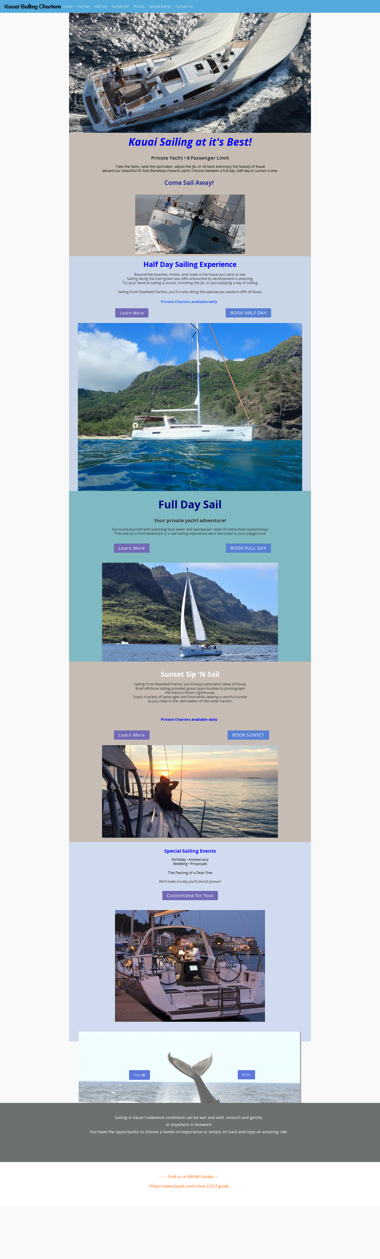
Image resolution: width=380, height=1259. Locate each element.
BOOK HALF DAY (248, 313)
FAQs (138, 1075)
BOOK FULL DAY (248, 548)
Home (68, 6)
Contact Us (184, 6)
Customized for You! (190, 895)
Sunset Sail (120, 6)
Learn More (132, 313)
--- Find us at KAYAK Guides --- (191, 1176)
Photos (138, 6)
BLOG (246, 1075)
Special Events (160, 6)
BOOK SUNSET (248, 735)
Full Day (83, 6)
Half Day (100, 6)
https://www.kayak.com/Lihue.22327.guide (189, 1186)
